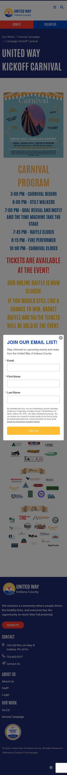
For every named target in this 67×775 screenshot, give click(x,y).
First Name (13, 376)
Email (10, 360)
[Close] (61, 338)
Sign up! (33, 431)
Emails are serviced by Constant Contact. (23, 421)
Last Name (13, 392)
